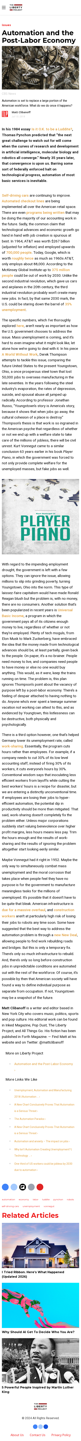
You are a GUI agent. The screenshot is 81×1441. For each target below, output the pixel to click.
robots (70, 1199)
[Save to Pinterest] (40, 1187)
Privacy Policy (61, 1435)
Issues (6, 25)
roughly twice (23, 258)
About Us (17, 1435)
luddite (46, 1199)
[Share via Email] (31, 1187)
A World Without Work (20, 354)
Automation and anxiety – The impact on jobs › (42, 1141)
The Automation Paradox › (30, 1118)
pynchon (58, 1199)
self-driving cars (10, 1206)
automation (8, 1199)
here (20, 326)
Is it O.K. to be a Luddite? (51, 129)
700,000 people (19, 252)
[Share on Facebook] (5, 1187)
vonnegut (49, 1206)
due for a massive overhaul (23, 910)
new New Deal (65, 935)
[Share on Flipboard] (22, 1187)
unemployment (31, 1206)
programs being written (45, 212)
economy (24, 1199)
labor (35, 1199)
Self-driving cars (15, 195)
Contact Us (37, 1435)
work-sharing (12, 746)
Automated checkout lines (23, 201)
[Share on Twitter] (14, 1187)
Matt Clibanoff (21, 112)
